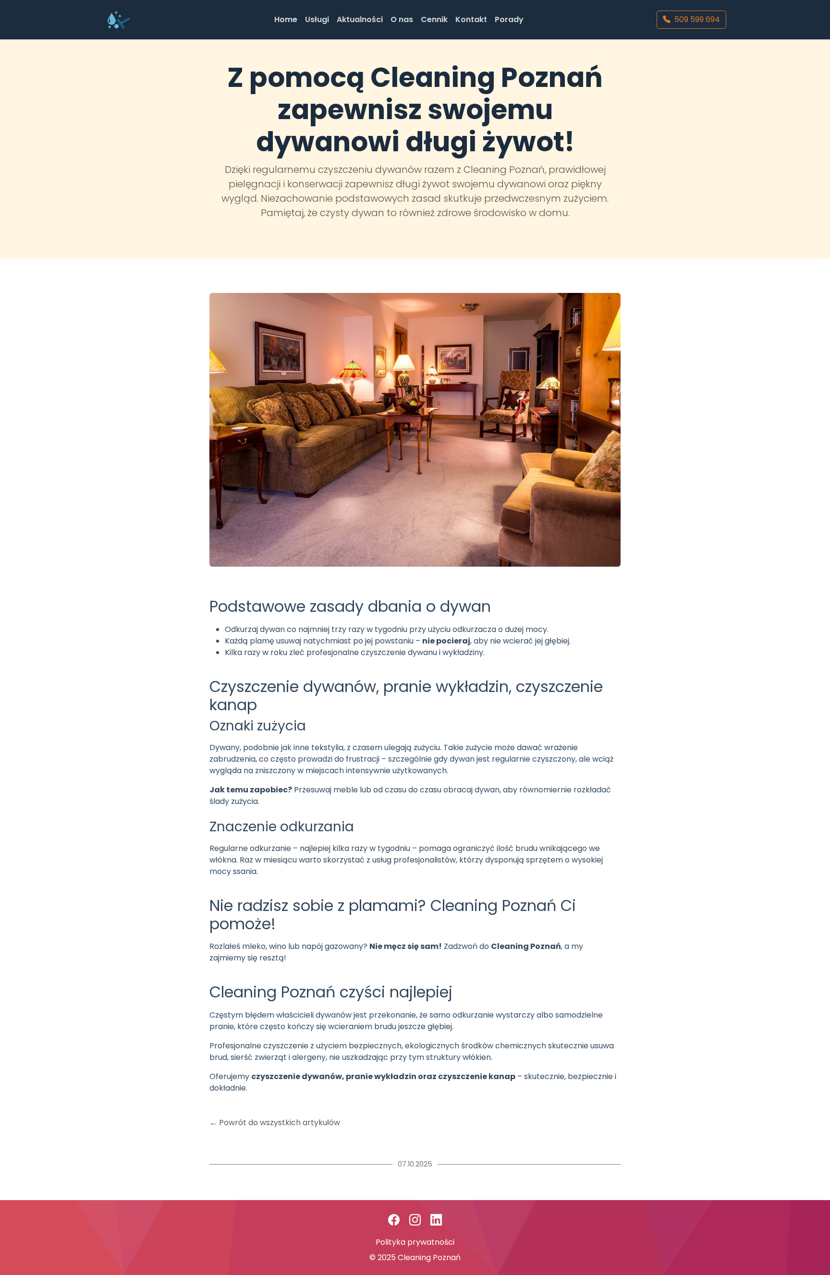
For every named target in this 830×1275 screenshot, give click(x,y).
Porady (509, 19)
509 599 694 (697, 19)
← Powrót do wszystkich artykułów (274, 1122)
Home (285, 19)
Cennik (434, 19)
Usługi (317, 19)
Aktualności (360, 19)
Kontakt (471, 19)
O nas (402, 19)
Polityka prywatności (415, 1242)
